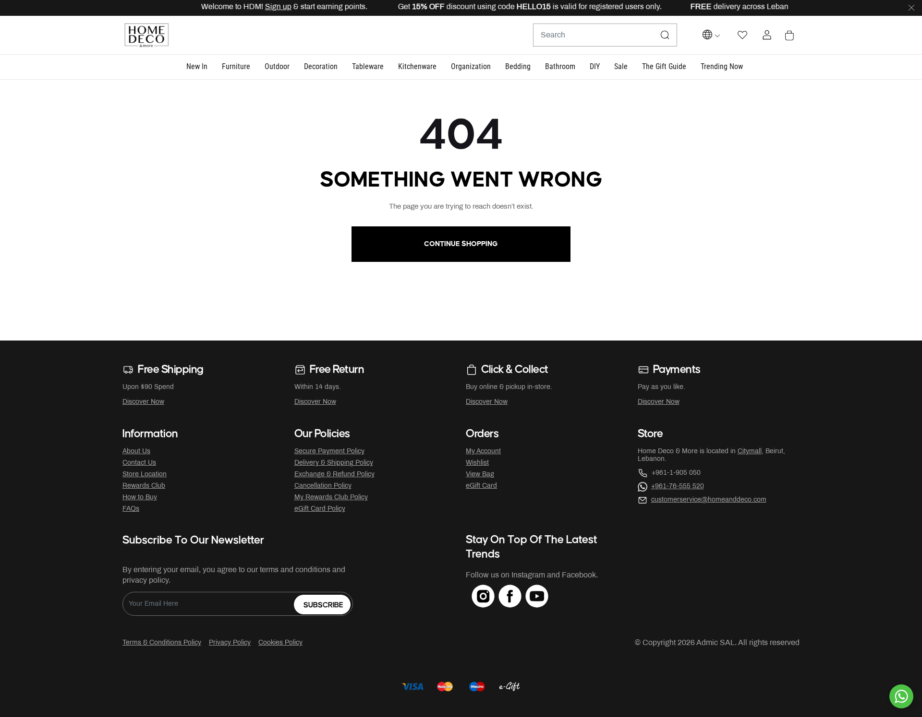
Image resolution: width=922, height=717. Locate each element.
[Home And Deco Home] (146, 35)
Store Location (144, 474)
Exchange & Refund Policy (334, 474)
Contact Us (139, 463)
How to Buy (139, 497)
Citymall (750, 451)
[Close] (911, 8)
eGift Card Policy (319, 509)
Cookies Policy (280, 643)
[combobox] (605, 35)
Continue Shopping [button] (461, 243)
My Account (483, 451)
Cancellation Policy (323, 486)
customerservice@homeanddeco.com (708, 500)
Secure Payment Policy (329, 451)
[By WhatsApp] (901, 696)
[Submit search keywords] (665, 35)
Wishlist (477, 463)
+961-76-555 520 (677, 486)
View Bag (480, 474)
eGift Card (481, 486)
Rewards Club (143, 486)
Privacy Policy (230, 643)
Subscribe (323, 605)
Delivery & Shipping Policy (333, 463)
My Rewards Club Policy (331, 497)
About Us (136, 451)
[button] (196, 67)
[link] (722, 67)
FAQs (130, 509)
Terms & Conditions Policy (161, 643)
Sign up (267, 7)
